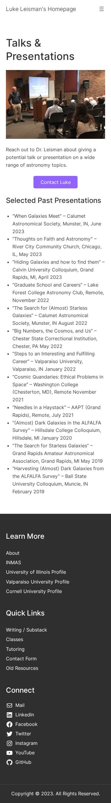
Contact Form (21, 659)
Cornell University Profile (34, 591)
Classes (14, 639)
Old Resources (22, 668)
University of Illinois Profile (36, 572)
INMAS (13, 562)
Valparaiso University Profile (37, 582)
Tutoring (15, 649)
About (13, 553)
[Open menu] (101, 8)
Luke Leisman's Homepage (41, 8)
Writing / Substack (26, 630)
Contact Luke (56, 182)
